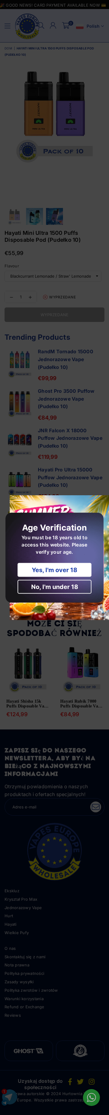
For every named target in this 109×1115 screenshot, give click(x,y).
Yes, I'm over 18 (54, 569)
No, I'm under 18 (54, 586)
